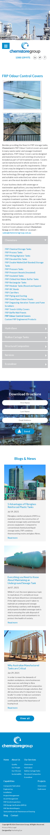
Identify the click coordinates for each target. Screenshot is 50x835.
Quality (14, 764)
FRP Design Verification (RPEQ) (14, 805)
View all (25, 718)
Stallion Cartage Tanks (17, 337)
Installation (7, 792)
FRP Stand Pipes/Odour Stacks (19, 299)
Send (27, 431)
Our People (16, 768)
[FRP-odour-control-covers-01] (22, 95)
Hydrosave (42, 789)
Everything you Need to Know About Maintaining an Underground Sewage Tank (23, 580)
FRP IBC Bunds (12, 289)
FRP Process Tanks (13, 252)
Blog (5, 815)
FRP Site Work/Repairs (11, 808)
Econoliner (11, 363)
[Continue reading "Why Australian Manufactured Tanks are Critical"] (25, 646)
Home (6, 759)
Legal (14, 827)
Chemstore (11, 240)
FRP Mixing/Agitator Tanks (17, 255)
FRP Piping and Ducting (16, 296)
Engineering (7, 789)
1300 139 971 (23, 57)
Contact (14, 815)
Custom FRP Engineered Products (20, 319)
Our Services (30, 759)
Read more (13, 538)
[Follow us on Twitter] (40, 58)
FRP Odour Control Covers (17, 316)
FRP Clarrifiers (12, 292)
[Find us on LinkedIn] (35, 58)
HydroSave (11, 328)
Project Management (11, 795)
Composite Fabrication (11, 786)
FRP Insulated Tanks (14, 276)
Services (9, 354)
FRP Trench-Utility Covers (17, 309)
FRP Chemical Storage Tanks (18, 249)
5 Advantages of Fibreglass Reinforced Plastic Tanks (22, 505)
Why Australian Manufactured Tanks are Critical (23, 667)
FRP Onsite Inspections (12, 802)
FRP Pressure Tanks (14, 269)
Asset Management (10, 799)
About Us (16, 759)
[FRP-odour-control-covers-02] (22, 127)
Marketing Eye (16, 830)
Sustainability (16, 774)
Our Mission (16, 771)
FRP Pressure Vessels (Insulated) (20, 272)
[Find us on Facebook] (45, 58)
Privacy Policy (7, 827)
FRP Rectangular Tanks (15, 282)
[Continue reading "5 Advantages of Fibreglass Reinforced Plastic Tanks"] (25, 482)
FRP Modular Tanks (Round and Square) (23, 286)
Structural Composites (17, 346)
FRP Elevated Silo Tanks (16, 259)
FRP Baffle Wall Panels (15, 312)
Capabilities (8, 781)
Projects (42, 781)
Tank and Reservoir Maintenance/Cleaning (19, 811)
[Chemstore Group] (25, 47)
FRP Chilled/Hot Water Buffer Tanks (22, 279)
